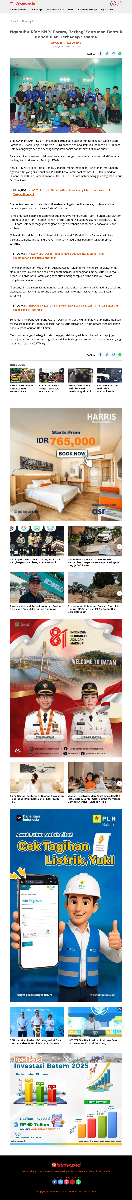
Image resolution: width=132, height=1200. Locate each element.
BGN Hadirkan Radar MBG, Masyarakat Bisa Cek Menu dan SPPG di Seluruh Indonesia (35, 1042)
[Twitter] (60, 1182)
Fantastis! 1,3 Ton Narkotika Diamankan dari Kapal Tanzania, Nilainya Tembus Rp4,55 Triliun (107, 388)
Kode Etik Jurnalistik (98, 1171)
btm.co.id (56, 42)
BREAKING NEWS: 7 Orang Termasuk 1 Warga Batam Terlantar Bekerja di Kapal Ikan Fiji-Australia (50, 388)
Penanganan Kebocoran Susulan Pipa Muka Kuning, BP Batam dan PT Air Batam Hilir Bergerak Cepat (94, 609)
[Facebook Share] (100, 53)
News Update (73, 42)
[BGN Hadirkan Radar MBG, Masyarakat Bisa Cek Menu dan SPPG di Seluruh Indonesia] (37, 1022)
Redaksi (27, 1171)
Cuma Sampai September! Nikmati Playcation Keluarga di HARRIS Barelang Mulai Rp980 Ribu (37, 799)
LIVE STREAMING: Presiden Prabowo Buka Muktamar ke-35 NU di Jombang (93, 1042)
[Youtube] (72, 1182)
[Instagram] (66, 1182)
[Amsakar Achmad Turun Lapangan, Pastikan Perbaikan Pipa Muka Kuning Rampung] (37, 587)
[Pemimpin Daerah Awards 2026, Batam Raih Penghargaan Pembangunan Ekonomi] (37, 541)
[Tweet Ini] (106, 53)
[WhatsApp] (78, 1182)
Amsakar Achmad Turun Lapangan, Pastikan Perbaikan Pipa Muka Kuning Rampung (36, 607)
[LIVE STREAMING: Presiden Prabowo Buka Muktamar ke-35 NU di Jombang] (95, 1022)
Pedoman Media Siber (60, 1171)
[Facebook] (54, 1182)
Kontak (39, 1171)
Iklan (80, 1171)
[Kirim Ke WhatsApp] (119, 53)
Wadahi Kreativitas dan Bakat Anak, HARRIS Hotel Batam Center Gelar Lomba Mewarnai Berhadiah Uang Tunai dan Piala (94, 799)
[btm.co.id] (25, 3)
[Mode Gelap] (113, 3)
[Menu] (12, 3)
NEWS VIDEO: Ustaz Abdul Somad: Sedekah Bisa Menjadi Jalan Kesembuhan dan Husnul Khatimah (21, 388)
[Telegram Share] (113, 53)
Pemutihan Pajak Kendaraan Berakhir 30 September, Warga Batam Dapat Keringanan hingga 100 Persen (94, 562)
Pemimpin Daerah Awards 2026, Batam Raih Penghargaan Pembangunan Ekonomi (36, 561)
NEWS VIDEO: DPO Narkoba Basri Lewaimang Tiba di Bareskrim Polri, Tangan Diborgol (79, 388)
